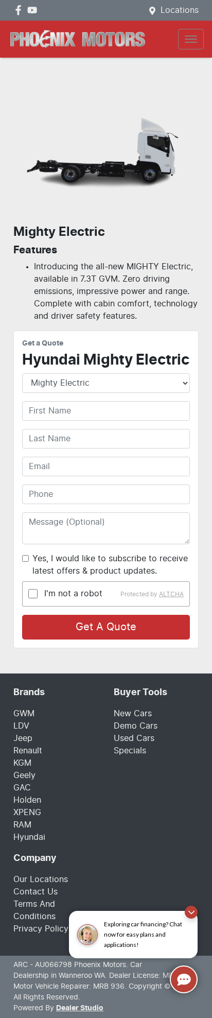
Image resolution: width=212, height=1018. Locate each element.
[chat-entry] (184, 979)
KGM (22, 763)
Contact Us (35, 892)
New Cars (133, 714)
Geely (24, 775)
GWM (23, 714)
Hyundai (29, 837)
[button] (191, 39)
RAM (22, 825)
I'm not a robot (73, 594)
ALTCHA (171, 594)
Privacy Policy (40, 929)
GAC (22, 788)
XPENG (27, 812)
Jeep (22, 738)
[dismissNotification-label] (191, 912)
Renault (27, 751)
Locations (180, 10)
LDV (21, 726)
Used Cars (134, 738)
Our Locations (40, 879)
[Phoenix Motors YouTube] (34, 10)
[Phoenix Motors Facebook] (20, 10)
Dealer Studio (79, 1008)
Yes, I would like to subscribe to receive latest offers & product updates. (110, 565)
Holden (27, 800)
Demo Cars (135, 726)
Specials (130, 751)
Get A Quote (106, 627)
